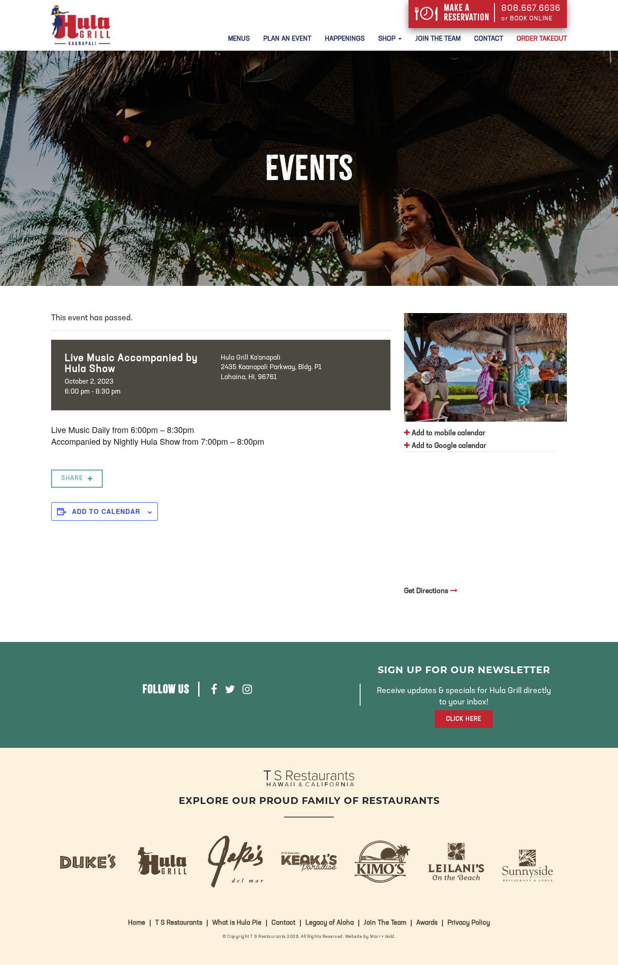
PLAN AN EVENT (287, 39)
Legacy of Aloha (329, 923)
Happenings (345, 39)
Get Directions (427, 591)
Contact (488, 39)
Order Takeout (542, 39)
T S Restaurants (178, 923)
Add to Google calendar (448, 446)
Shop (387, 39)
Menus (239, 39)
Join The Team (438, 39)
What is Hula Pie (236, 923)
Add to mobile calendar (447, 433)
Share (72, 478)
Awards (426, 923)
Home (136, 923)
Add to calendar (106, 511)
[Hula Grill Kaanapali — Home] (80, 25)
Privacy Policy (468, 923)
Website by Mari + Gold (370, 936)
